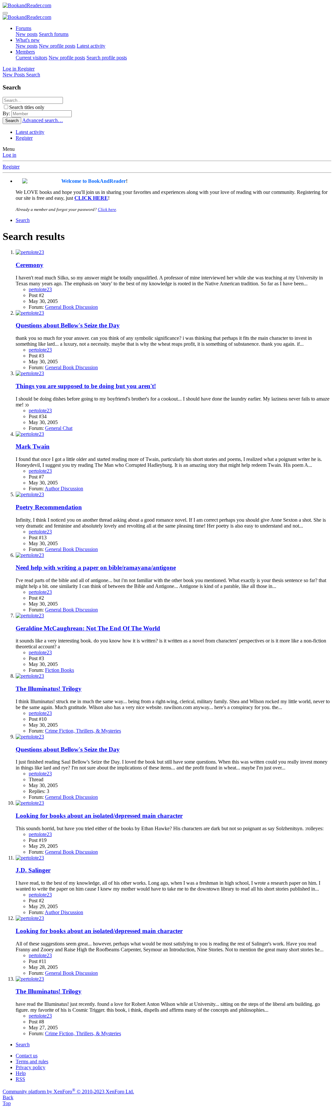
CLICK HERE (91, 198)
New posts (27, 34)
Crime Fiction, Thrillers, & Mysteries (83, 731)
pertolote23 (40, 289)
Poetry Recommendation (49, 507)
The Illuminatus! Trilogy (49, 688)
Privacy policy (30, 1067)
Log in (9, 155)
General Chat (58, 428)
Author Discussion (64, 488)
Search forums (53, 34)
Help (21, 1073)
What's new (28, 40)
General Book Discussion (71, 307)
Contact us (27, 1055)
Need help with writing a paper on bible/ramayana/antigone (96, 567)
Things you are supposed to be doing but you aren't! (86, 386)
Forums (23, 28)
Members (25, 52)
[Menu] (5, 13)
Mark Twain (33, 446)
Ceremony (29, 264)
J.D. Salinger (33, 870)
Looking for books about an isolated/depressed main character (99, 815)
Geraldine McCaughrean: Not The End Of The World (88, 628)
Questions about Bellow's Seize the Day (68, 325)
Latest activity (91, 46)
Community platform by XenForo (68, 1091)
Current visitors (31, 57)
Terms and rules (32, 1061)
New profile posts (57, 46)
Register (24, 138)
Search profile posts (106, 57)
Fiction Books (59, 670)
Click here (107, 209)
